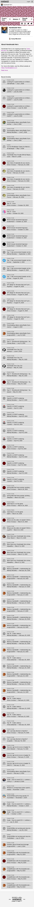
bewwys (9, 351)
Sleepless (10, 497)
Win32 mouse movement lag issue (17, 219)
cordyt (9, 213)
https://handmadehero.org (9, 68)
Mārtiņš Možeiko (12, 132)
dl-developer (11, 148)
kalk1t (8, 513)
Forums (8, 80)
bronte (9, 262)
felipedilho (10, 546)
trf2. (8, 814)
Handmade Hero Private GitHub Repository (20, 155)
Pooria (9, 173)
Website (15, 19)
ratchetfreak (10, 83)
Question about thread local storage (18, 844)
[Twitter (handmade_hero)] (31, 23)
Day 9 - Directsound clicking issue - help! (19, 341)
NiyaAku (9, 286)
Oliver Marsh (11, 538)
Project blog (4, 19)
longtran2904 (11, 335)
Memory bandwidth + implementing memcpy (20, 568)
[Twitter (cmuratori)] (28, 23)
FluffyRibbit (10, 838)
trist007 (9, 100)
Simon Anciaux (11, 108)
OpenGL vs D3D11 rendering (15, 398)
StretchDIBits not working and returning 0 (19, 828)
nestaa (9, 789)
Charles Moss (11, 343)
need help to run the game (15, 503)
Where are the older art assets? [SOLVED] (19, 520)
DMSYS (9, 765)
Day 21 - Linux (11, 203)
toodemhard (10, 221)
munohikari (10, 797)
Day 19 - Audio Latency (14, 633)
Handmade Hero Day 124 (14, 349)
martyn (9, 327)
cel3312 (9, 92)
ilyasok (9, 392)
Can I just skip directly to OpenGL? (17, 731)
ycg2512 (9, 530)
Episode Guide (24, 19)
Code (12, 80)
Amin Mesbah (11, 749)
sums (8, 156)
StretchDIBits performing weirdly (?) (18, 796)
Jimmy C (9, 781)
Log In (28, 1)
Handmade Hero (7, 4)
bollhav (9, 124)
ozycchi (9, 773)
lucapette (9, 741)
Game (12, 502)
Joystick (9, 408)
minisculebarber (12, 659)
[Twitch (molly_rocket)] (25, 23)
